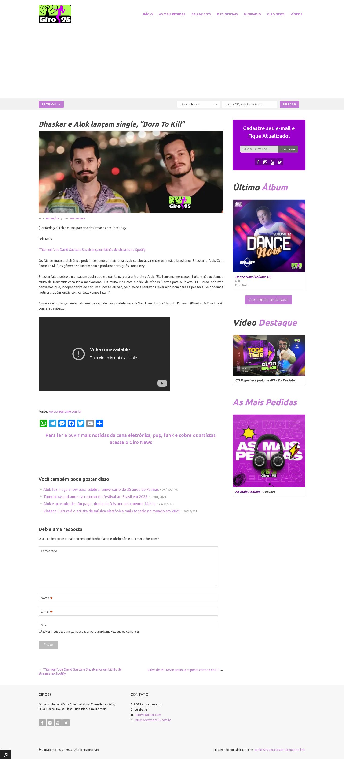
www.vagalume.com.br (64, 411)
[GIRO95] (61, 14)
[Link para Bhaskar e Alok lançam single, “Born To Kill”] (131, 172)
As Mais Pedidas (172, 14)
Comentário (49, 550)
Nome (47, 598)
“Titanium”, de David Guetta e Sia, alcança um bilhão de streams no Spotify (92, 250)
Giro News (276, 14)
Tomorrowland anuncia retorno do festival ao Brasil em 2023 (95, 497)
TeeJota (269, 492)
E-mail (47, 611)
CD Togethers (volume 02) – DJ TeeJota (265, 380)
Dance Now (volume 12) (253, 277)
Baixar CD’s (201, 14)
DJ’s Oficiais (227, 14)
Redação (52, 218)
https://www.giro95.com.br (153, 719)
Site (43, 625)
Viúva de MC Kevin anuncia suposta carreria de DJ (183, 670)
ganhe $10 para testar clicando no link (279, 749)
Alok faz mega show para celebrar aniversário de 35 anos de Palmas (101, 489)
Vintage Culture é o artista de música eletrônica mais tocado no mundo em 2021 (111, 511)
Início (148, 14)
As (265, 402)
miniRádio (252, 14)
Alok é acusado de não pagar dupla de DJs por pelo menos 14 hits (99, 504)
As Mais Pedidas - (249, 492)
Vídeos (296, 14)
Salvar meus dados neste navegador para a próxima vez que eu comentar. (91, 631)
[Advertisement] (172, 61)
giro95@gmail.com (148, 714)
